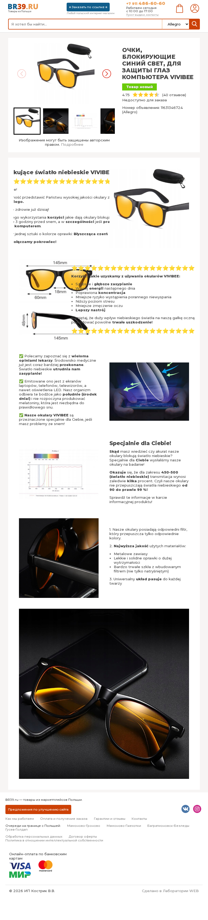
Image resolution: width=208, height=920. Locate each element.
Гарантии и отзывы (109, 819)
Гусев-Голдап (16, 829)
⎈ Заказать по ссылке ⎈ (88, 7)
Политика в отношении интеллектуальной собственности (54, 840)
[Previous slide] (21, 73)
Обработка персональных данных (33, 836)
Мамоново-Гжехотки (124, 826)
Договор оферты (83, 836)
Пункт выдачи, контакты (142, 14)
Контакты (139, 819)
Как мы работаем (19, 819)
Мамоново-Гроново (83, 826)
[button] (27, 121)
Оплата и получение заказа (63, 819)
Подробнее (72, 144)
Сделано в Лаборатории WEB (170, 891)
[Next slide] (106, 73)
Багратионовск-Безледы (168, 826)
